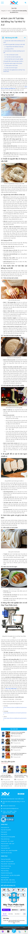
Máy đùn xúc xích (5, 868)
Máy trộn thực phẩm (6, 829)
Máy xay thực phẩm (6, 859)
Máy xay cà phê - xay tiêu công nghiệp (10, 875)
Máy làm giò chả (5, 877)
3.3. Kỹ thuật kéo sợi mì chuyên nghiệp (13, 59)
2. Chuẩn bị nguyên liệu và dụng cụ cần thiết (14, 44)
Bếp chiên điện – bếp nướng (8, 879)
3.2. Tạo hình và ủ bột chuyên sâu (12, 56)
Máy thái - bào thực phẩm (7, 861)
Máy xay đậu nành (5, 848)
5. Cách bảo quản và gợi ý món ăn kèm (12, 63)
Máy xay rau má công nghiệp (8, 836)
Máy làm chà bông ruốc (6, 873)
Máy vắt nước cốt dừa (6, 852)
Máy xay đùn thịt (5, 827)
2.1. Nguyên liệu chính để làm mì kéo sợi (13, 46)
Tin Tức (9, 10)
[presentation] (1, 776)
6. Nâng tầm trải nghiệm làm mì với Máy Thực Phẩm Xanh (14, 70)
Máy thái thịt (4, 834)
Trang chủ (3, 10)
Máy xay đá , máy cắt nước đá (8, 882)
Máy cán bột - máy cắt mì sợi (8, 863)
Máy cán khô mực (5, 839)
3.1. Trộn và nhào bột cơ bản (11, 54)
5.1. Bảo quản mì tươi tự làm (11, 65)
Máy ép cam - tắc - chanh (7, 841)
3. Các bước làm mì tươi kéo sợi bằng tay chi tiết (14, 51)
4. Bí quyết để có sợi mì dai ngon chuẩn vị (13, 61)
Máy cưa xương (4, 870)
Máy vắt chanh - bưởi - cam (7, 843)
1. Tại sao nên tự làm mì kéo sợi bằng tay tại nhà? (14, 41)
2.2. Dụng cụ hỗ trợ (8, 48)
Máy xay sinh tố (4, 845)
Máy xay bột (4, 832)
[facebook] (14, 905)
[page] (18, 794)
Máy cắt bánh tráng (6, 866)
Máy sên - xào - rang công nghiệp (9, 850)
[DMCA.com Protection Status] (7, 816)
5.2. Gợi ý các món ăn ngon (10, 67)
